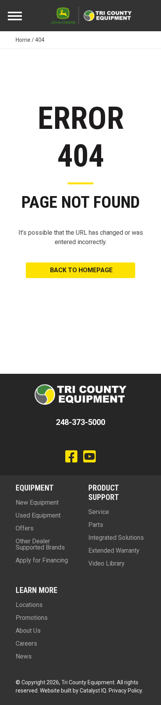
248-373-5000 (80, 422)
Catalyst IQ (93, 690)
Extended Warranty (114, 550)
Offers (25, 528)
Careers (26, 643)
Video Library (106, 563)
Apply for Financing (42, 560)
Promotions (32, 617)
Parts (95, 524)
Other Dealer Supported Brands (40, 544)
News (24, 656)
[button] (80, 270)
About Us (28, 630)
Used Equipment (38, 515)
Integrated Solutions (116, 537)
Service (98, 512)
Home (23, 40)
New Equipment (37, 502)
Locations (29, 605)
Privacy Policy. (126, 690)
